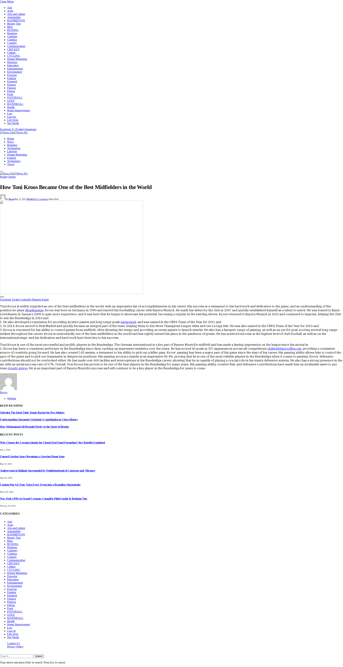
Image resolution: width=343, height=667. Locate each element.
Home (10, 138)
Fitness (11, 91)
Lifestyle (12, 151)
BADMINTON (16, 20)
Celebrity (12, 36)
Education (13, 65)
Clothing (12, 39)
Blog (10, 26)
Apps (10, 10)
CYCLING (13, 55)
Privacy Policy (15, 646)
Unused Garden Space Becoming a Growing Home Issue (32, 456)
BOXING (13, 30)
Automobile (14, 17)
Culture (11, 52)
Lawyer (11, 116)
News (10, 141)
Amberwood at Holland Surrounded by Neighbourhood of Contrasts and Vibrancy (47, 470)
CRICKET (13, 49)
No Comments (41, 199)
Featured (12, 81)
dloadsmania (34, 310)
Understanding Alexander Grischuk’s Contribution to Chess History (39, 419)
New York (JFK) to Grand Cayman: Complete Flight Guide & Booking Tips (43, 498)
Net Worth (13, 123)
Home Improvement (18, 110)
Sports (31, 199)
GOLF (11, 100)
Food (10, 94)
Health (11, 107)
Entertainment (15, 68)
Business (12, 33)
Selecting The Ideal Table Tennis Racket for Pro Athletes (32, 412)
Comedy (12, 42)
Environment (14, 71)
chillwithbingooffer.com (284, 349)
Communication (16, 46)
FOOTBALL (15, 97)
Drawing (12, 62)
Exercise (12, 75)
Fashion (11, 78)
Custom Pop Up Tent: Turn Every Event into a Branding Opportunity (40, 484)
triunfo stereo (18, 368)
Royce (11, 199)
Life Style (12, 120)
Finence (11, 87)
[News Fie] (14, 132)
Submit (39, 656)
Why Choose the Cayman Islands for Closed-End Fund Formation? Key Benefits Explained (52, 442)
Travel (10, 164)
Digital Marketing (17, 59)
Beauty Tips (14, 23)
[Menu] (1, 171)
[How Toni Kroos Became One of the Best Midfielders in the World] (71, 293)
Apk (9, 7)
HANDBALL (15, 103)
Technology (14, 148)
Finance (11, 84)
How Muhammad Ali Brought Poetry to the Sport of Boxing (34, 426)
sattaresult (128, 322)
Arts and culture (16, 14)
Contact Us (13, 643)
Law (9, 113)
